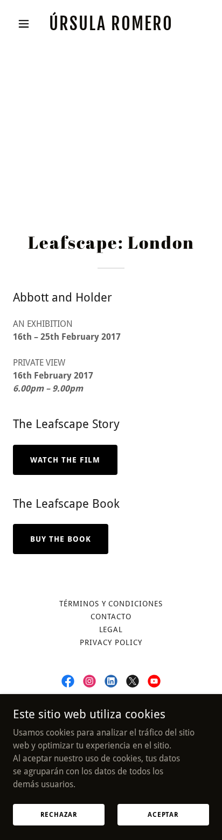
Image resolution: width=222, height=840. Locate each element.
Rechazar (59, 814)
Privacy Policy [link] (111, 642)
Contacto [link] (111, 616)
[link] (111, 27)
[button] (28, 23)
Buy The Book (60, 539)
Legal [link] (111, 629)
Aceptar (163, 814)
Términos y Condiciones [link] (111, 603)
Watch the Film (65, 460)
